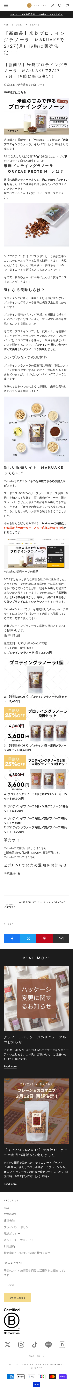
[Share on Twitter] (28, 938)
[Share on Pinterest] (45, 938)
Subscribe (18, 1297)
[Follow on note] (62, 1344)
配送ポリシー (12, 1234)
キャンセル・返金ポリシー (20, 1240)
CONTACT (10, 1214)
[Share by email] (61, 938)
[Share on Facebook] (12, 938)
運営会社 (9, 1221)
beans (35, 24)
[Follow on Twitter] (7, 1344)
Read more (10, 1066)
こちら (22, 92)
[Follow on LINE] (48, 1344)
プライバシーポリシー (17, 1227)
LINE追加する (12, 873)
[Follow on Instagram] (21, 1344)
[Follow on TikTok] (35, 1344)
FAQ (6, 1208)
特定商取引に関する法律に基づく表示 (27, 1253)
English (34, 1356)
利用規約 (9, 1246)
